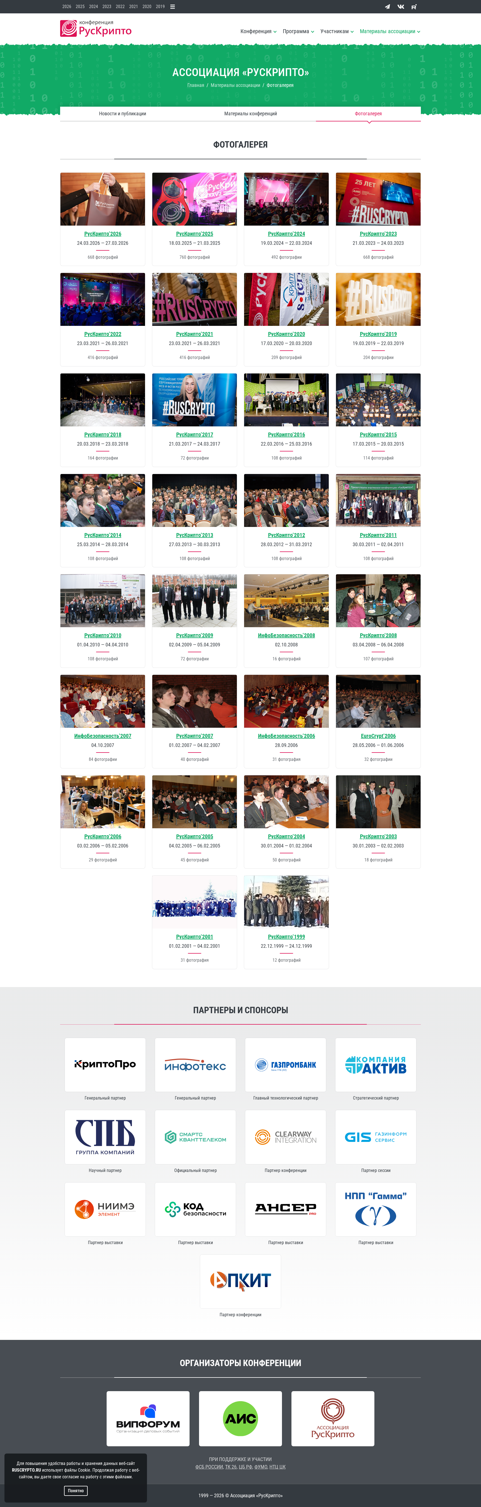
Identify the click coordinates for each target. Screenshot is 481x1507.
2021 (133, 6)
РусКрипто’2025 (194, 233)
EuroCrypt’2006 (378, 735)
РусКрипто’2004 (286, 836)
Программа (296, 31)
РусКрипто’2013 (194, 535)
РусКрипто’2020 (286, 334)
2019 (160, 6)
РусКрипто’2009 (194, 635)
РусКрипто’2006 (102, 836)
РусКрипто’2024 (286, 233)
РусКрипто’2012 (286, 535)
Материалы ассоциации (387, 31)
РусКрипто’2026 (102, 233)
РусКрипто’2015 (378, 434)
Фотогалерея (368, 113)
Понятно (76, 1490)
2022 (120, 6)
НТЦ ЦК (277, 1467)
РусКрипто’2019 (378, 334)
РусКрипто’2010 (102, 635)
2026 (66, 6)
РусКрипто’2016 (286, 434)
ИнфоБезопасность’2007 (102, 735)
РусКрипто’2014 (102, 535)
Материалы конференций (250, 113)
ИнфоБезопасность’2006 (286, 735)
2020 (147, 6)
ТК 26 (231, 1467)
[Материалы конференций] (173, 6)
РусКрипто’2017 (194, 434)
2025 (80, 6)
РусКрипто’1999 (286, 936)
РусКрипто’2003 (378, 836)
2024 (93, 6)
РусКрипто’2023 (378, 233)
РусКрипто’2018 (102, 434)
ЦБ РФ (245, 1467)
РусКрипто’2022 (102, 334)
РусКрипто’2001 (194, 936)
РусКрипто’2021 (194, 334)
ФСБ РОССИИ (209, 1467)
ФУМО (260, 1467)
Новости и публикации (122, 113)
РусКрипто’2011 (378, 535)
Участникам (334, 31)
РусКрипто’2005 (194, 836)
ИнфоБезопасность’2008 (286, 635)
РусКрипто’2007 (194, 735)
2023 (106, 6)
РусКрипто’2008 (378, 635)
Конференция (256, 31)
